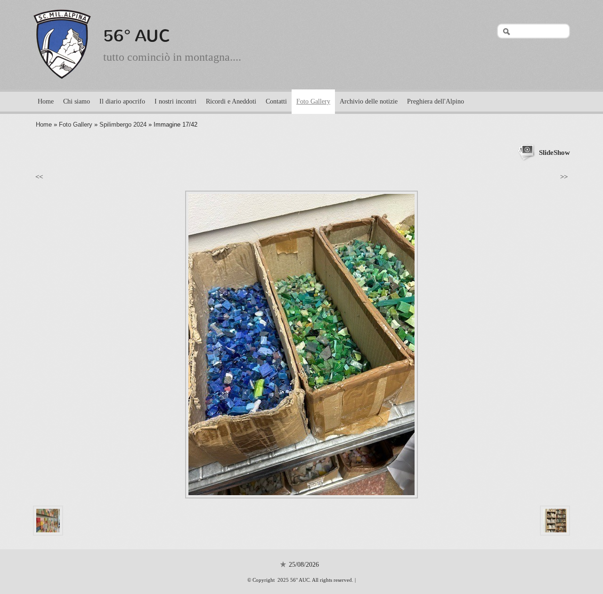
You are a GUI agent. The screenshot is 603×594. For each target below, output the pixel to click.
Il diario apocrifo (122, 101)
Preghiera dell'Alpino (435, 101)
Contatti (276, 101)
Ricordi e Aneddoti (231, 101)
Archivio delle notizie (369, 101)
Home (46, 101)
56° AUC (137, 35)
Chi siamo (76, 101)
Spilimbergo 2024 (123, 124)
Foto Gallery (313, 101)
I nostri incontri (175, 101)
